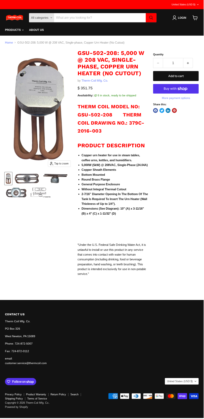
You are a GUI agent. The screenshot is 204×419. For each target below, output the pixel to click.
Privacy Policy (13, 394)
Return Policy (58, 394)
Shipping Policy (14, 398)
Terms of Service (37, 398)
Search (74, 394)
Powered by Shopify (16, 406)
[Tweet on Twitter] (161, 110)
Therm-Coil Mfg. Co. (95, 80)
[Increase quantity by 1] (188, 63)
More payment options (176, 98)
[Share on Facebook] (155, 110)
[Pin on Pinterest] (174, 110)
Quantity (158, 54)
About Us (36, 29)
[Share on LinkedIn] (168, 110)
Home (9, 42)
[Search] (151, 17)
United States (183, 4)
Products (13, 29)
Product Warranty (36, 394)
